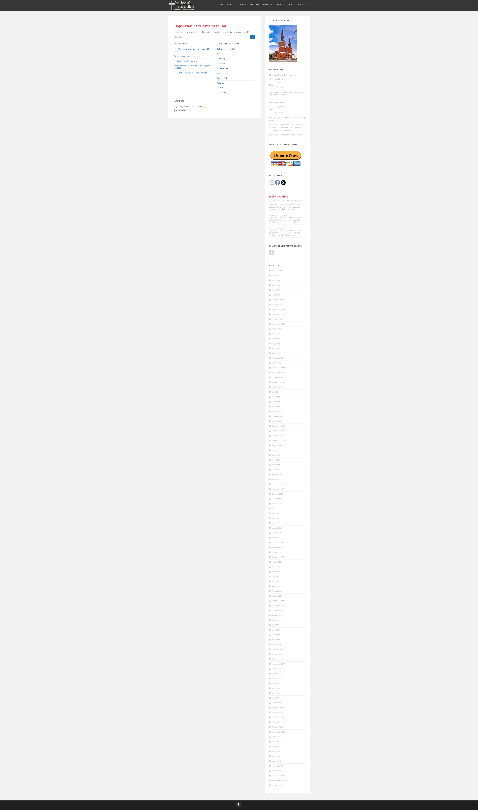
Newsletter (267, 4)
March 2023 (276, 469)
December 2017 (278, 775)
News (219, 58)
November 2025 (278, 314)
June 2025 (276, 338)
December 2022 (278, 484)
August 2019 (277, 678)
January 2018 (277, 771)
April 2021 (276, 581)
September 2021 (278, 557)
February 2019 (277, 707)
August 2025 (277, 329)
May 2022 (276, 518)
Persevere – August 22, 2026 (186, 61)
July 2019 (275, 683)
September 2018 (278, 732)
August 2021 (277, 562)
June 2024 (276, 397)
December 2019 (278, 659)
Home (221, 4)
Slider (219, 88)
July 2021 (275, 567)
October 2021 (277, 552)
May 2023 (276, 460)
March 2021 (276, 586)
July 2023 (275, 450)
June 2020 (276, 630)
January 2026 (277, 304)
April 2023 (276, 465)
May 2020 (276, 635)
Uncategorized (222, 68)
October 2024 (277, 377)
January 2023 (277, 479)
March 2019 (276, 703)
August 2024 (277, 387)
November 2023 (278, 431)
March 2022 (276, 528)
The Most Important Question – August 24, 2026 (191, 50)
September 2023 (278, 440)
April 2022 (276, 523)
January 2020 (277, 654)
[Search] (252, 37)
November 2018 (278, 722)
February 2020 (277, 649)
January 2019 (277, 712)
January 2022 (277, 537)
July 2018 (275, 741)
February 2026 (277, 299)
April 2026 (276, 290)
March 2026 (276, 295)
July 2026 (275, 275)
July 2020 (275, 625)
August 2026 (277, 270)
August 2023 (277, 445)
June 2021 (276, 571)
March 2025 (276, 353)
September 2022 (278, 499)
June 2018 (276, 746)
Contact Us (280, 4)
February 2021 (277, 591)
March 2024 (276, 411)
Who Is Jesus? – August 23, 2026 (187, 56)
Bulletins (231, 4)
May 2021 (276, 576)
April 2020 (276, 639)
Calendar (242, 4)
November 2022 (278, 489)
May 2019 (276, 693)
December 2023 (278, 426)
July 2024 (275, 392)
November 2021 (278, 547)
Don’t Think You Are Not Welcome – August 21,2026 (192, 67)
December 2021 (278, 542)
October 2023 (277, 435)
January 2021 (277, 596)
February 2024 (277, 416)
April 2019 (276, 698)
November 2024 (278, 372)
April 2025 (276, 348)
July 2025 (275, 333)
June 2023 (276, 455)
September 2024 (278, 382)
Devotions (254, 4)
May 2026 (276, 285)
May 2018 (276, 751)
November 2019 (278, 664)
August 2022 (277, 503)
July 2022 (275, 508)
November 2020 (278, 605)
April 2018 (276, 756)
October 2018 (277, 727)
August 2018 (277, 737)
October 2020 (277, 610)
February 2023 (277, 474)
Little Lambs (222, 92)
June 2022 (276, 513)
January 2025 (277, 363)
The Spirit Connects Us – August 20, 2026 (191, 73)
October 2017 (277, 785)
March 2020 (276, 644)
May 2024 (276, 401)
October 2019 (277, 669)
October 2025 (277, 319)
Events (219, 63)
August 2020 (277, 620)
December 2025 (278, 309)
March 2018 (276, 761)
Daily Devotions (223, 49)
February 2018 (277, 766)
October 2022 (277, 494)
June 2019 (276, 688)
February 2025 (277, 358)
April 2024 (276, 406)
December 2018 (278, 717)
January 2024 (277, 421)
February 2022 (277, 533)
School (301, 4)
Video (219, 83)
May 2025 (276, 343)
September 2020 (278, 615)
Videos (291, 4)
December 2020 (278, 601)
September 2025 (278, 324)
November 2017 (278, 780)
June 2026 (276, 280)
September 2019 (278, 673)
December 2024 (278, 367)
